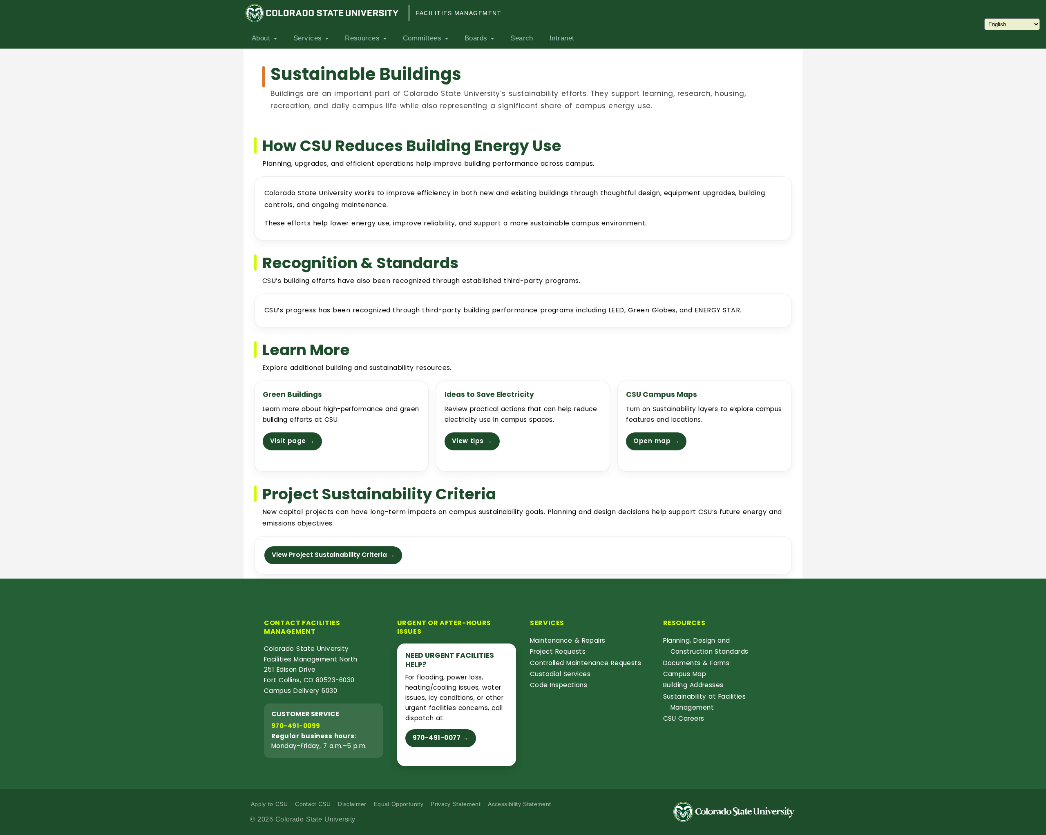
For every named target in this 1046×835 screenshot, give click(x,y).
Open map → (656, 440)
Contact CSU (313, 804)
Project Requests (558, 651)
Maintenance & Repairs (568, 640)
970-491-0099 (295, 725)
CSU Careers (683, 718)
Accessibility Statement (519, 804)
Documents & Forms (696, 663)
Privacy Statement (456, 804)
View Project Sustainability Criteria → (333, 554)
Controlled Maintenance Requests (585, 663)
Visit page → (292, 440)
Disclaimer (352, 804)
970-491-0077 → (441, 737)
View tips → (472, 440)
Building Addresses (693, 685)
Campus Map (684, 674)
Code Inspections (558, 685)
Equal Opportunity (398, 804)
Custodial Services (560, 674)
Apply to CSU (269, 804)
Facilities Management (458, 13)
